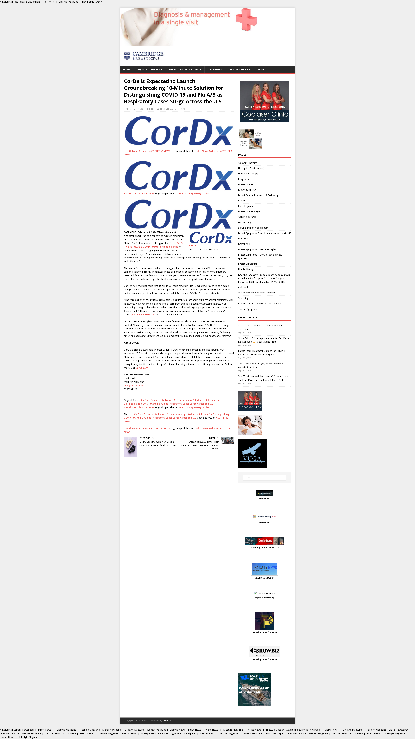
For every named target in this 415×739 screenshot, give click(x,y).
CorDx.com (142, 367)
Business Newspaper (23, 729)
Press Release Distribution (26, 1)
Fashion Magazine (90, 729)
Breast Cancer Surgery (183, 69)
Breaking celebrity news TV (264, 547)
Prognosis (243, 179)
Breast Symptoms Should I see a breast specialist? (264, 233)
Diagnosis (214, 69)
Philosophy (244, 287)
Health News (166, 108)
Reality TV (49, 1)
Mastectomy (244, 222)
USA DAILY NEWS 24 (264, 578)
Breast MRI (244, 243)
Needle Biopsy (245, 269)
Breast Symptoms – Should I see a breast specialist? (260, 256)
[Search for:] (264, 478)
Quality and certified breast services (256, 292)
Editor (152, 108)
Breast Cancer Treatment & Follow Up (258, 195)
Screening (243, 298)
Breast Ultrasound (247, 263)
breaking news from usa (264, 632)
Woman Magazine (156, 729)
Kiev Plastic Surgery (92, 1)
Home (126, 69)
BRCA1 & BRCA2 (247, 189)
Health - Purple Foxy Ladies (139, 193)
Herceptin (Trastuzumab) (251, 168)
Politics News (253, 729)
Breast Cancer (239, 69)
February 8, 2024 (137, 108)
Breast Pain (244, 200)
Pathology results (247, 206)
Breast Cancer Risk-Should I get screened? (260, 303)
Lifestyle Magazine (68, 1)
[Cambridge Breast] (192, 43)
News (260, 69)
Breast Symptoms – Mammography (257, 249)
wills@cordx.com (133, 385)
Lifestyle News (177, 729)
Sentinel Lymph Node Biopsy (253, 227)
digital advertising (264, 597)
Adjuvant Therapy (148, 69)
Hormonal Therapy (248, 173)
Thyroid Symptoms (248, 309)
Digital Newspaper (112, 729)
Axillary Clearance (247, 216)
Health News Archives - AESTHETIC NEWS (147, 150)
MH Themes (168, 720)
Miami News (44, 729)
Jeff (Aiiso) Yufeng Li (142, 314)
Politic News (194, 729)
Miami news (264, 498)
